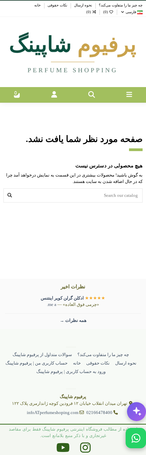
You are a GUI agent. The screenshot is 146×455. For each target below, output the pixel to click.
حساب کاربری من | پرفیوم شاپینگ (36, 363)
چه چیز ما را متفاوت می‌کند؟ (120, 5)
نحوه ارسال (82, 5)
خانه (37, 5)
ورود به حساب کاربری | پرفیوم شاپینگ (71, 371)
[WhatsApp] (136, 438)
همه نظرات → (73, 320)
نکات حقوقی (57, 5)
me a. (51, 304)
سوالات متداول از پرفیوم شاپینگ (42, 354)
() (105, 12)
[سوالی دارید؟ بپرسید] (136, 411)
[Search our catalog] (9, 195)
